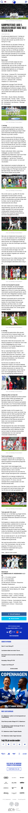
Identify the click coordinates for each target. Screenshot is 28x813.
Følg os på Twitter (25, 744)
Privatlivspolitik (21, 799)
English (5, 2)
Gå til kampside (14, 635)
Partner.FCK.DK (14, 769)
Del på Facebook (15, 614)
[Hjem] (14, 2)
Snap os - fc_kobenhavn (8, 744)
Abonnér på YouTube (19, 744)
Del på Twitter (15, 618)
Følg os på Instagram (14, 744)
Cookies (14, 799)
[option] (14, 11)
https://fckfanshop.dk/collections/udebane (14, 672)
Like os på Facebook (3, 744)
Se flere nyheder (14, 668)
